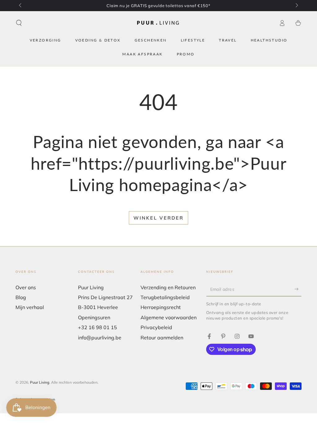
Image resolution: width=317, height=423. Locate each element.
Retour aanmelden (162, 337)
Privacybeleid (156, 327)
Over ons (25, 287)
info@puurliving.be (99, 337)
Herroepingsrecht (161, 307)
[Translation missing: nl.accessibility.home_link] (158, 23)
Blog (20, 297)
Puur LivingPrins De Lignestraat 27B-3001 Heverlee (105, 297)
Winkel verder (158, 218)
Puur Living (39, 382)
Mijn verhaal (29, 307)
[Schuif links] (20, 5)
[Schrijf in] (298, 289)
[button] (19, 23)
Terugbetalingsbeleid (165, 297)
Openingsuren (94, 317)
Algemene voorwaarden (169, 317)
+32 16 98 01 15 (97, 327)
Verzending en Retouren (168, 287)
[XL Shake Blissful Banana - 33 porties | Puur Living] (209, 336)
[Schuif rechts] (296, 5)
